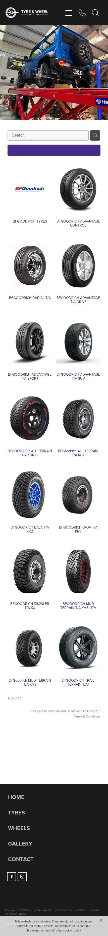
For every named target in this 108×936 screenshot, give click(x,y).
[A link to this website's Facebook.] (11, 876)
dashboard (39, 910)
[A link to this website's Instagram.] (22, 876)
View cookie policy (68, 930)
